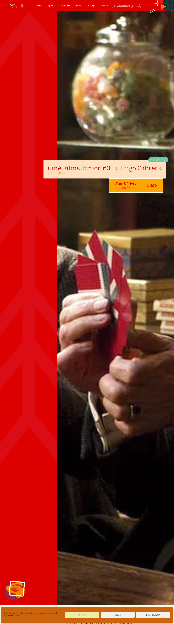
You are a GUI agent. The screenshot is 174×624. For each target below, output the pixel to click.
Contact (104, 5)
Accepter (82, 615)
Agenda (51, 5)
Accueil (39, 5)
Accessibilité (123, 5)
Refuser (117, 615)
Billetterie (65, 5)
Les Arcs (79, 5)
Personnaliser (153, 615)
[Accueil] (13, 5)
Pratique (92, 5)
